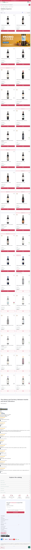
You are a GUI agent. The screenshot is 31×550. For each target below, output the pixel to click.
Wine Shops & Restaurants (4, 519)
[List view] (24, 12)
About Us (2, 517)
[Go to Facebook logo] (1, 533)
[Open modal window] (23, 291)
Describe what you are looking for (7, 4)
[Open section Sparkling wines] (30, 485)
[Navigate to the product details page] (8, 20)
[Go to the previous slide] (1, 0)
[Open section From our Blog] (30, 493)
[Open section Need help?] (18, 524)
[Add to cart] (8, 31)
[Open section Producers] (30, 489)
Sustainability (3, 518)
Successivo (5, 416)
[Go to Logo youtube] (5, 533)
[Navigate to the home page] (5, 2)
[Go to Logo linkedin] (4, 533)
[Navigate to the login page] (28, 3)
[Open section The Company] (18, 515)
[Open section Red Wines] (30, 481)
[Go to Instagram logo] (2, 533)
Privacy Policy (16, 510)
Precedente (2, 416)
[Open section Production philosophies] (30, 487)
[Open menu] (1, 2)
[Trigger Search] (29, 5)
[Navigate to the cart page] (30, 3)
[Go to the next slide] (30, 0)
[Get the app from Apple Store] (3, 536)
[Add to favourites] (14, 15)
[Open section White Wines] (30, 483)
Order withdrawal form (4, 528)
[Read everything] (6, 403)
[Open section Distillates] (30, 491)
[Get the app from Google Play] (7, 536)
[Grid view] (22, 12)
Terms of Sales (3, 527)
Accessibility (2, 529)
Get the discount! (15, 512)
